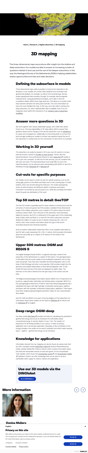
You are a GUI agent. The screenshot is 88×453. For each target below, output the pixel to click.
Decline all (73, 444)
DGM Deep (32, 316)
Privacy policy (23, 446)
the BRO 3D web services (44, 155)
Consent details (11, 446)
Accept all (73, 437)
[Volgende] (83, 389)
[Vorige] (76, 389)
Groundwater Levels (46, 354)
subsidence (67, 132)
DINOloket (33, 167)
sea (24, 136)
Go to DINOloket (28, 379)
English (8, 426)
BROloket (45, 167)
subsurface (58, 157)
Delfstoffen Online (42, 347)
